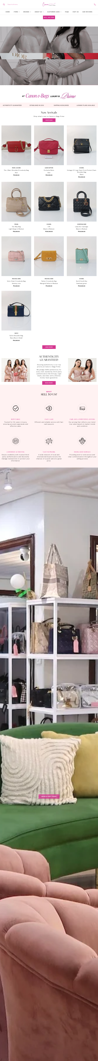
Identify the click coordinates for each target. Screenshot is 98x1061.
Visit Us (76, 12)
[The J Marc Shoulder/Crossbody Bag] (16, 145)
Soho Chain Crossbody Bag (16, 281)
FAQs (67, 12)
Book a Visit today (49, 796)
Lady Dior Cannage (81, 227)
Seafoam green (81, 283)
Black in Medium (48, 229)
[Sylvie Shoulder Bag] (16, 311)
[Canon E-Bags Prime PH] (49, 4)
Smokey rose (16, 283)
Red (16, 172)
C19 (49, 227)
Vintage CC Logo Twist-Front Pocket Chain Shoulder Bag (81, 171)
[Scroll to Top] (94, 1050)
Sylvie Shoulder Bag (16, 335)
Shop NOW (49, 120)
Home (8, 12)
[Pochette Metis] (49, 145)
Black (82, 174)
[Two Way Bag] (16, 202)
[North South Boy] (82, 256)
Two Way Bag (16, 227)
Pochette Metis (49, 170)
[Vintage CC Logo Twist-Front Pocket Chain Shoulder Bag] (82, 145)
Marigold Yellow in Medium (49, 283)
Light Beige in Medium (16, 229)
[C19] (49, 202)
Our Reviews (87, 12)
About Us (38, 12)
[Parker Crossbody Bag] (49, 256)
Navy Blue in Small (16, 338)
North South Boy (81, 281)
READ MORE (49, 383)
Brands (26, 12)
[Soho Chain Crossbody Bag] (16, 256)
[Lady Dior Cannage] (82, 202)
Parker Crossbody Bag (49, 281)
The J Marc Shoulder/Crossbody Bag (16, 170)
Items (16, 12)
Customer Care (53, 12)
